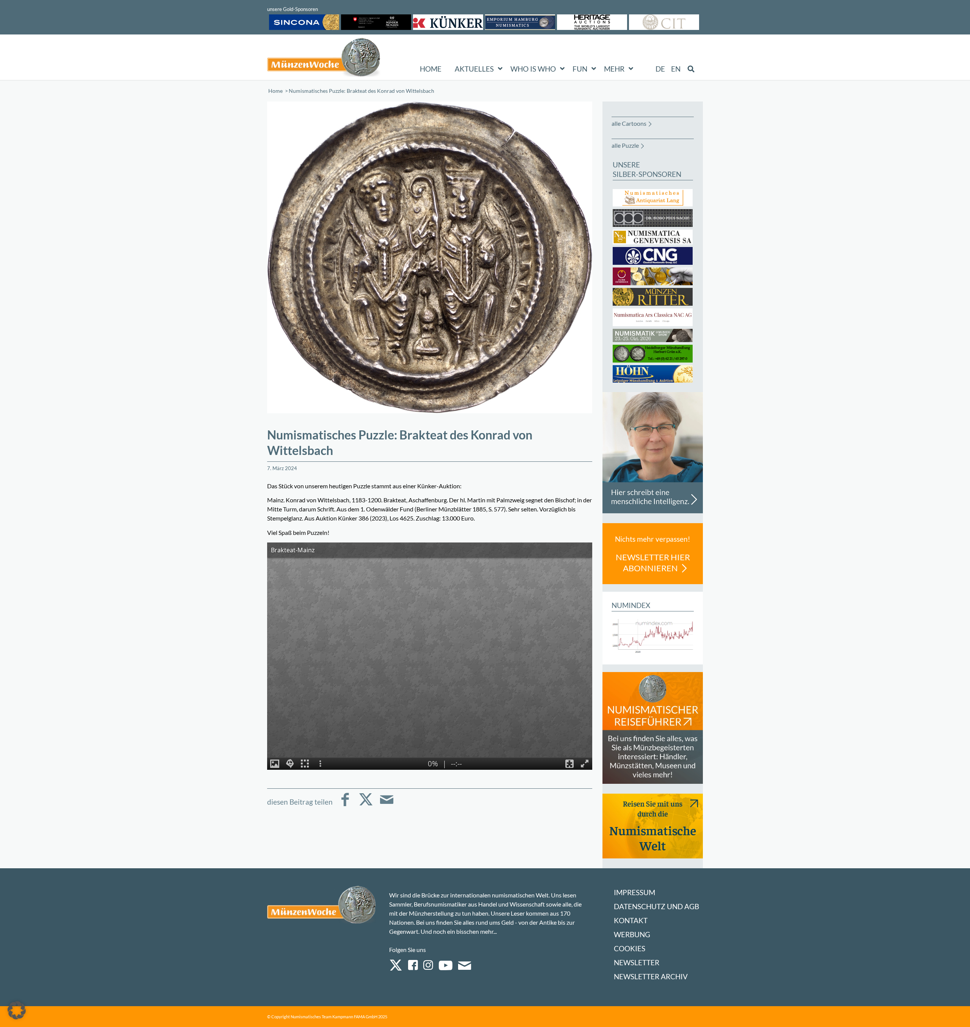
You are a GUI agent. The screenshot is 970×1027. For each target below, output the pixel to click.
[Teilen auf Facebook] (345, 804)
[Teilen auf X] (365, 804)
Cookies (629, 948)
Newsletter (636, 962)
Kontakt (631, 920)
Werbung (632, 934)
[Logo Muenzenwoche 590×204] (324, 59)
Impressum (634, 892)
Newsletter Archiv (651, 976)
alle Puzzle (625, 145)
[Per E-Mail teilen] (386, 804)
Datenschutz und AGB (656, 906)
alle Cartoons (629, 123)
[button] (16, 1010)
